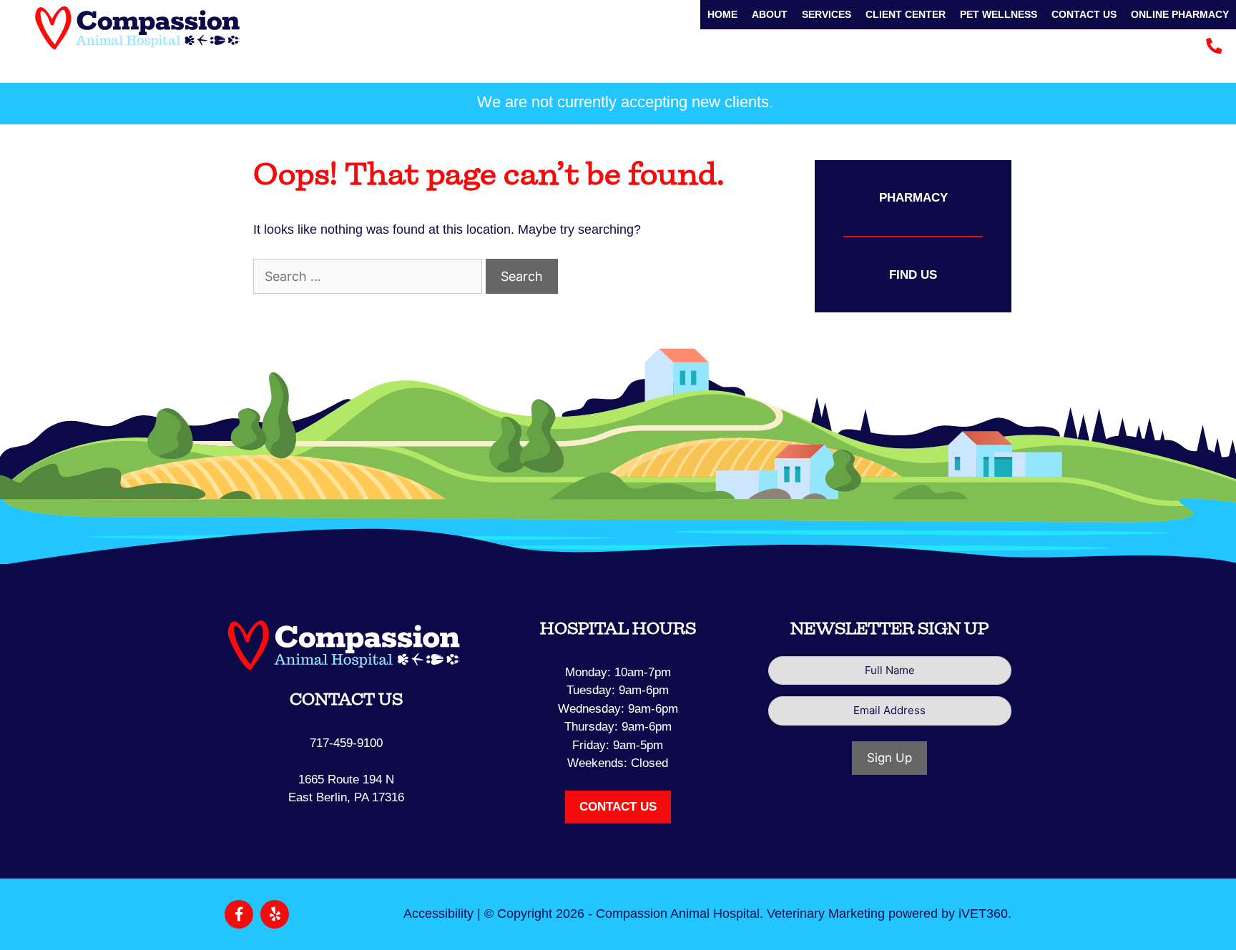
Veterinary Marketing (826, 913)
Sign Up (889, 758)
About (770, 14)
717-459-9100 (346, 743)
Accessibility (438, 913)
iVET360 (983, 913)
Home (722, 14)
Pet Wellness (998, 14)
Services (826, 14)
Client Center (905, 14)
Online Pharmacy (1180, 14)
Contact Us (1084, 14)
